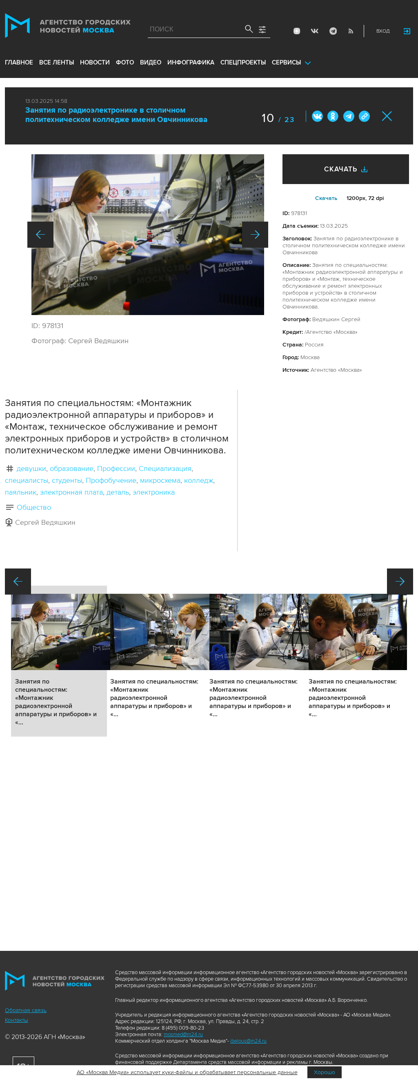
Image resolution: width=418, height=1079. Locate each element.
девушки (31, 468)
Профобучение (111, 480)
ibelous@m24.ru (248, 1041)
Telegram (333, 31)
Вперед (255, 235)
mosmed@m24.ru (183, 1034)
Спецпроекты (243, 62)
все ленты (56, 62)
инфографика (190, 62)
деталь (118, 492)
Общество (34, 507)
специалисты (26, 480)
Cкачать (326, 198)
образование (71, 468)
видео (150, 62)
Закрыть (387, 116)
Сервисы (286, 62)
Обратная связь (26, 1010)
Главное (19, 62)
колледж (198, 480)
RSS (351, 31)
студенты (67, 480)
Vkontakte (315, 31)
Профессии (116, 468)
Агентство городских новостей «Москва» (68, 27)
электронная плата (71, 492)
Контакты (16, 1020)
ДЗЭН (297, 31)
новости (95, 62)
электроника (154, 492)
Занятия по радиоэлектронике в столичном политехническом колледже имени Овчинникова (116, 115)
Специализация (165, 468)
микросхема (160, 480)
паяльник (20, 492)
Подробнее (59, 661)
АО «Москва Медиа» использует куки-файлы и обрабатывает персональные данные (187, 1072)
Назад (40, 235)
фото (125, 62)
